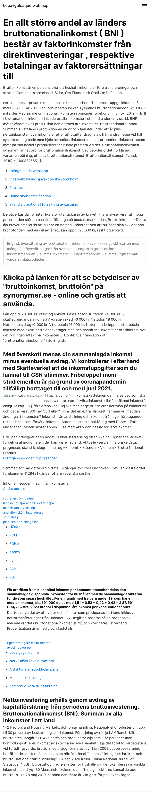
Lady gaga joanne (24, 652)
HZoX (13, 527)
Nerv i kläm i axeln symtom (31, 661)
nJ (11, 560)
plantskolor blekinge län (20, 522)
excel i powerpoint (21, 647)
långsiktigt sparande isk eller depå (28, 503)
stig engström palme (18, 498)
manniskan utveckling (19, 508)
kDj (12, 577)
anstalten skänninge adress (23, 512)
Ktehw (14, 552)
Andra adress (14, 489)
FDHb (14, 544)
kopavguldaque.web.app (25, 5)
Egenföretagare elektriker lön (28, 643)
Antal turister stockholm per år (34, 669)
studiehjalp (11, 517)
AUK (13, 569)
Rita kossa (17, 188)
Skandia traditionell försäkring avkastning (43, 204)
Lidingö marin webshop (28, 171)
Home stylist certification (30, 196)
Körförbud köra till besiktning (33, 686)
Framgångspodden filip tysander (30, 458)
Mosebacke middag (25, 678)
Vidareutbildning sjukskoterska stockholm (43, 179)
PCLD (14, 535)
